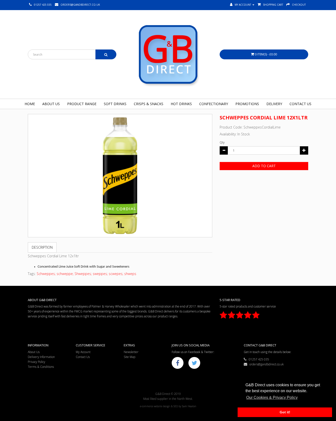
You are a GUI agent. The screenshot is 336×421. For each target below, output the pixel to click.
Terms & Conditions (41, 367)
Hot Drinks (181, 103)
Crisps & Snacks (148, 103)
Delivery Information (41, 357)
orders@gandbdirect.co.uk (265, 364)
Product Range (81, 103)
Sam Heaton (189, 406)
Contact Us (300, 103)
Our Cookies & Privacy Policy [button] (272, 397)
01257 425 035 (257, 359)
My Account (83, 352)
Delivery (274, 103)
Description (42, 247)
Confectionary (213, 103)
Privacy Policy (36, 362)
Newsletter (131, 352)
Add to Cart (264, 165)
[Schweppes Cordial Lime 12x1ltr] (120, 175)
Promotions (247, 103)
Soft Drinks (115, 103)
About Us (51, 103)
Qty (222, 142)
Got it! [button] (285, 412)
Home (30, 103)
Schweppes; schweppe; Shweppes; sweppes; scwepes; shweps (86, 273)
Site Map (129, 357)
